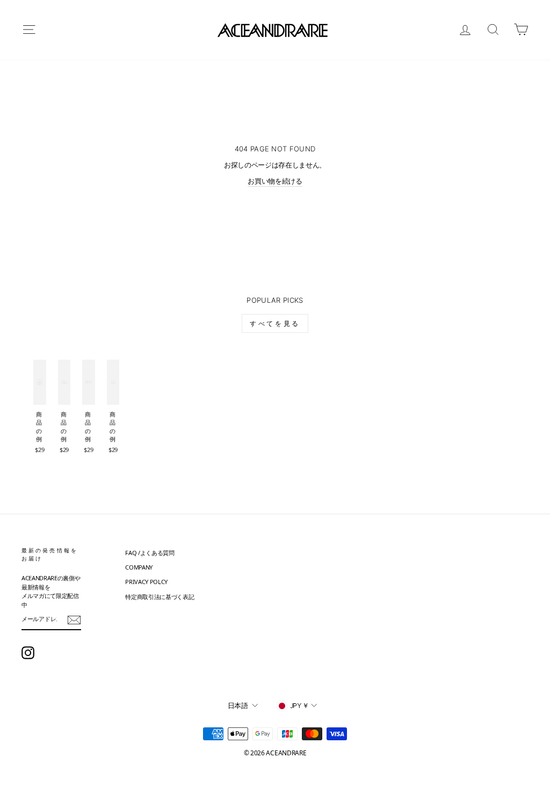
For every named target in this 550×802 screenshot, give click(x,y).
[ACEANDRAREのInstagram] (27, 652)
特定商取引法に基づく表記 (159, 597)
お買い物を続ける (275, 181)
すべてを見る (275, 323)
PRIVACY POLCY (146, 582)
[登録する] (74, 620)
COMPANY (139, 567)
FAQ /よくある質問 (149, 553)
